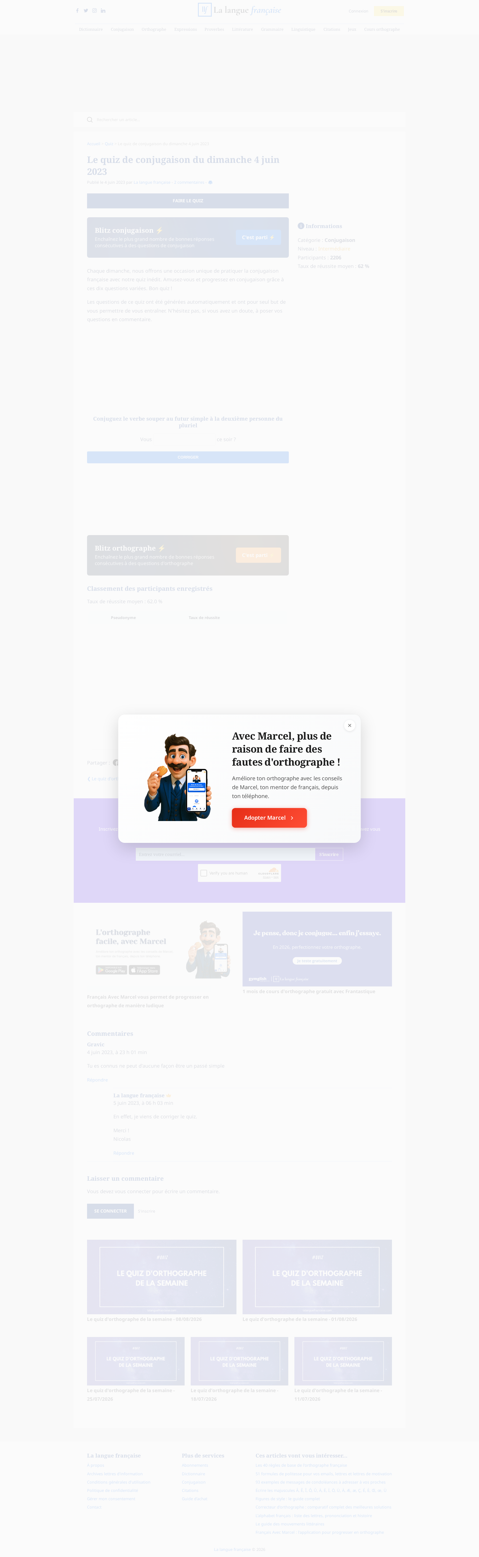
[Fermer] (349, 725)
